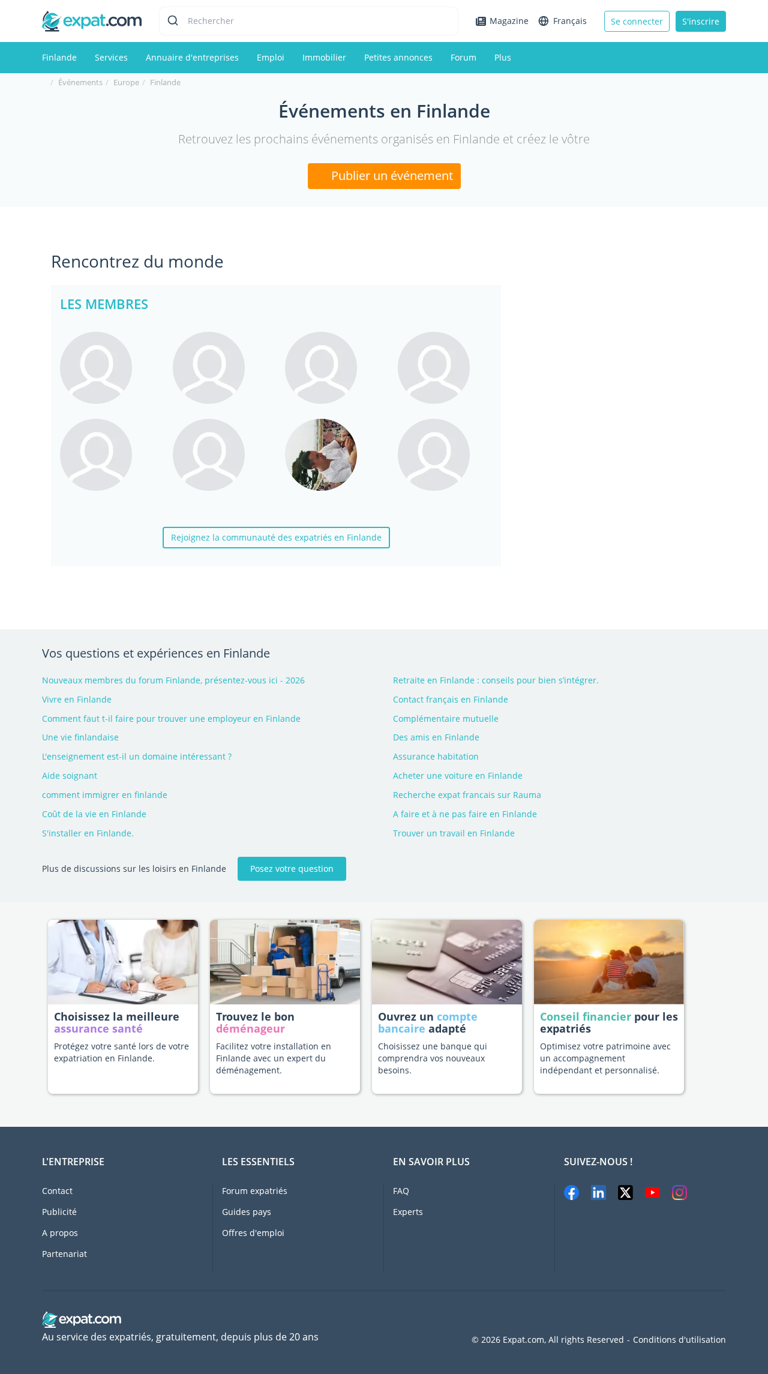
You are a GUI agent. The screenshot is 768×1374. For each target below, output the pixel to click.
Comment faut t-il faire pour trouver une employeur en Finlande (171, 718)
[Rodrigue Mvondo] (220, 455)
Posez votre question (292, 868)
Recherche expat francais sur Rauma (467, 794)
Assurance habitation (436, 756)
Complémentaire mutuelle (446, 718)
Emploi (270, 57)
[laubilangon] (445, 455)
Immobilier (324, 57)
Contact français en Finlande (450, 699)
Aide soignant (69, 775)
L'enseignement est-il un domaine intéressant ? (137, 756)
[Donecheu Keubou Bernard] (332, 368)
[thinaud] (220, 368)
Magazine (509, 20)
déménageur (250, 1028)
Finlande (59, 57)
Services (111, 57)
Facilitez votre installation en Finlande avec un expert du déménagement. (273, 1058)
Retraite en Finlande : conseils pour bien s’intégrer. (496, 680)
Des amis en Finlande (436, 737)
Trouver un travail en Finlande (454, 833)
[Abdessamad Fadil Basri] (107, 455)
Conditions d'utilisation (679, 1340)
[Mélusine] (445, 368)
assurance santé (98, 1028)
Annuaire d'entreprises (192, 57)
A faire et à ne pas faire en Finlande (465, 814)
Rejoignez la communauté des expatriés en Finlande (276, 537)
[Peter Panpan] (332, 455)
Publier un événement (390, 175)
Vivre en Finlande (77, 699)
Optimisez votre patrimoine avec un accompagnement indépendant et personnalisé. (605, 1058)
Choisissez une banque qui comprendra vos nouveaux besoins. (432, 1058)
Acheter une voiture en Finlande (458, 775)
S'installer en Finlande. (88, 833)
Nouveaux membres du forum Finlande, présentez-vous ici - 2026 (173, 680)
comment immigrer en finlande (104, 794)
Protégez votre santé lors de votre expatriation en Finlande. (121, 1052)
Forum (463, 57)
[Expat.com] (92, 20)
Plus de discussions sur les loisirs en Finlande (134, 868)
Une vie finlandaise (80, 737)
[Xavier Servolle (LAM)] (107, 368)
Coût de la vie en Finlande (94, 814)
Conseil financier (585, 1016)
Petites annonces (398, 57)
